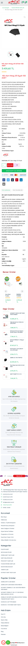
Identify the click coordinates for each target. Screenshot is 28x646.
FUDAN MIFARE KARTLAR (18, 7)
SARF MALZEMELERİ (6, 558)
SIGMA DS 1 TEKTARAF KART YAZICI (11, 604)
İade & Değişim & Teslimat (7, 528)
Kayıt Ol (3, 614)
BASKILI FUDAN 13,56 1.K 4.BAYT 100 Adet (19, 295)
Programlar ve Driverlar (7, 534)
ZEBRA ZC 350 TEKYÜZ (16, 357)
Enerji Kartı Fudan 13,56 (7, 537)
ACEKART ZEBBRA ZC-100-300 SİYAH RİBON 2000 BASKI (13, 588)
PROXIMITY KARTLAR (7, 561)
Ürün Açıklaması (6, 190)
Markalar (3, 634)
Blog (2, 631)
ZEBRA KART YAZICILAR (7, 555)
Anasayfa (6, 7)
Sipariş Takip (4, 620)
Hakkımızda (4, 519)
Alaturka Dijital (11, 642)
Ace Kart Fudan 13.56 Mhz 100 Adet (8, 295)
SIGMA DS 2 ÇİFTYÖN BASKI (8, 602)
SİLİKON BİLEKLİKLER (7, 566)
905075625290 (7, 505)
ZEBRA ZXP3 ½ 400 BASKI (8, 581)
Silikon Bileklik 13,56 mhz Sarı (8, 540)
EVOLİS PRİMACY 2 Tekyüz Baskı (17, 340)
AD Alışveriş (20, 642)
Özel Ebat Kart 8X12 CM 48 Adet (17, 366)
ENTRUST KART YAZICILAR (8, 572)
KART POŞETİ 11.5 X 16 (15, 374)
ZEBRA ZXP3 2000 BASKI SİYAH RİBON (11, 584)
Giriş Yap (3, 617)
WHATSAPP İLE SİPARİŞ (14, 170)
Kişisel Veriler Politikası (7, 531)
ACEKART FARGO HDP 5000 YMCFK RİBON (17, 313)
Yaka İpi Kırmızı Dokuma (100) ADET (16, 322)
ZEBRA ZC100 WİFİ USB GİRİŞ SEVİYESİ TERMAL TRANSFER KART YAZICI (14, 598)
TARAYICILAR (4, 569)
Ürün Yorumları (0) (17, 190)
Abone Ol (19, 476)
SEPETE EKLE (10, 165)
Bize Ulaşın (4, 517)
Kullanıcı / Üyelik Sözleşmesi (8, 522)
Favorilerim (4, 628)
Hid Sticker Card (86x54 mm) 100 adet (16, 349)
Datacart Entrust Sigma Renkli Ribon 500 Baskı (16, 331)
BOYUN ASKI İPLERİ (6, 552)
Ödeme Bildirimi (5, 622)
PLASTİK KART (5, 549)
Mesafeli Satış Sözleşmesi (7, 525)
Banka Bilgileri (4, 625)
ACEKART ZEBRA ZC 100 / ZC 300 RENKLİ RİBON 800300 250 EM (12, 593)
